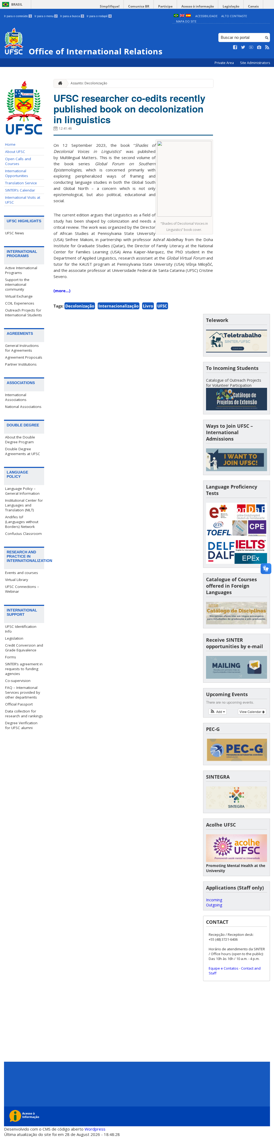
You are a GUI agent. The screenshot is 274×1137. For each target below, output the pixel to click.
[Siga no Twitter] (243, 47)
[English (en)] (182, 16)
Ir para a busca (71, 16)
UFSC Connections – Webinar (22, 589)
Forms (10, 657)
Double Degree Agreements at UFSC (22, 451)
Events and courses (21, 572)
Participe (165, 6)
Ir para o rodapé (99, 16)
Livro (148, 306)
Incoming (214, 899)
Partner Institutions (21, 364)
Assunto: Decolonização (89, 83)
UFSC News (14, 233)
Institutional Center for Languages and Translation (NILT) (24, 505)
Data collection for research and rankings (24, 713)
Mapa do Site (186, 21)
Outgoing (214, 904)
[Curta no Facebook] (235, 47)
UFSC (162, 306)
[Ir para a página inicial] (59, 83)
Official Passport (19, 704)
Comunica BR (138, 6)
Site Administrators (255, 63)
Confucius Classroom (23, 533)
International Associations (15, 397)
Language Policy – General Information (22, 491)
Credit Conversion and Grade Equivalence (24, 647)
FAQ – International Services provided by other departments (22, 692)
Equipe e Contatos (223, 968)
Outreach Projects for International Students (23, 312)
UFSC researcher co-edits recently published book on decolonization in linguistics (129, 108)
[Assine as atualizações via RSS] (267, 47)
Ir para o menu (46, 16)
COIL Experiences (19, 303)
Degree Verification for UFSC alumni (21, 725)
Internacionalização (118, 306)
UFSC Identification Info (20, 629)
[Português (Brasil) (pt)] (176, 16)
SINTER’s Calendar (20, 190)
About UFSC (15, 151)
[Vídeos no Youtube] (251, 47)
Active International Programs (21, 270)
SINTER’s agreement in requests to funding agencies (24, 669)
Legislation (14, 638)
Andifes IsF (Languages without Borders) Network (21, 522)
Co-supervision (18, 680)
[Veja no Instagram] (259, 47)
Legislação (231, 6)
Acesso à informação (197, 6)
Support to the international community (17, 284)
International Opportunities (16, 173)
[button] (218, 711)
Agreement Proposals (23, 357)
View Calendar (250, 711)
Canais (253, 6)
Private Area (225, 63)
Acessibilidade (206, 16)
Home (10, 144)
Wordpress (95, 1129)
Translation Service (21, 183)
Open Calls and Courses (18, 161)
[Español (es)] (188, 16)
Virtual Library (16, 579)
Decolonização (79, 306)
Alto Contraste (234, 16)
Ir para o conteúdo (17, 16)
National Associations (23, 406)
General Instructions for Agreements (22, 348)
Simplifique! (109, 6)
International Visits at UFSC (22, 200)
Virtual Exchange (19, 296)
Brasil (16, 4)
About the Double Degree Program (20, 439)
